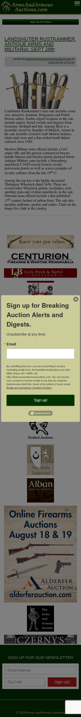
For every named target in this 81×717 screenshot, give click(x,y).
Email (11, 344)
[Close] (76, 299)
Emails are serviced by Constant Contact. (29, 387)
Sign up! (40, 400)
